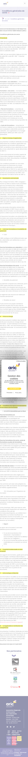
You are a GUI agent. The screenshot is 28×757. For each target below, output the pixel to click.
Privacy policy (18, 392)
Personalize (9, 392)
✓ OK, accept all (14, 388)
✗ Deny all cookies (21, 361)
